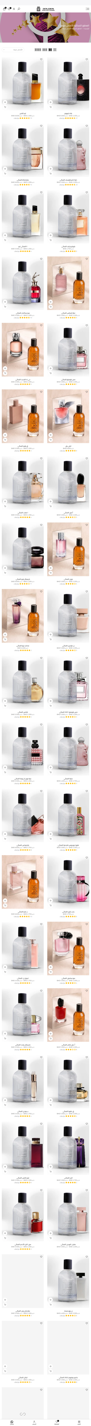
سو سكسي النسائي (68, 978)
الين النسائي (68, 1177)
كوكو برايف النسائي (68, 246)
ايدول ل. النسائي (23, 978)
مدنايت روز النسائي (22, 645)
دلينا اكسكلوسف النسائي (68, 179)
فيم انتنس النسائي (22, 1177)
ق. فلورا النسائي (68, 1111)
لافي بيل (68, 446)
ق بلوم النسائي (23, 446)
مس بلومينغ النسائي (68, 379)
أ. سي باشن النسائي (68, 1044)
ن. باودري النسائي (68, 645)
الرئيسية (86, 28)
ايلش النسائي (22, 1377)
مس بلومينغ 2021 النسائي (68, 712)
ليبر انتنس (23, 113)
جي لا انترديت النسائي (22, 379)
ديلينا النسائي (68, 778)
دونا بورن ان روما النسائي (22, 778)
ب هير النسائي (23, 911)
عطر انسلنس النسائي (68, 313)
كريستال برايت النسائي (22, 1044)
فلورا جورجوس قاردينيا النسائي (68, 845)
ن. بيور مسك (68, 1310)
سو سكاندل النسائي (23, 313)
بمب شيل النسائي (68, 911)
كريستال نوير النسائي (23, 579)
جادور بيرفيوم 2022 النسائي (68, 1377)
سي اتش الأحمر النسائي (23, 1244)
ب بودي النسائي (22, 1111)
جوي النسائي (68, 579)
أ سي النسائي (68, 512)
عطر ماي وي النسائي (23, 1310)
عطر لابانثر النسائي (23, 179)
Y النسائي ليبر (22, 246)
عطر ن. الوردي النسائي (68, 1244)
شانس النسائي (23, 712)
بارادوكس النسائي (22, 845)
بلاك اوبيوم (68, 113)
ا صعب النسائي (23, 512)
